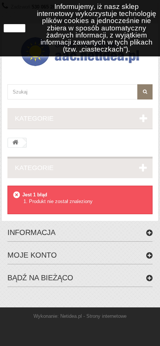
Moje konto (32, 255)
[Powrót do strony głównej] (15, 142)
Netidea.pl (71, 316)
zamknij (14, 28)
